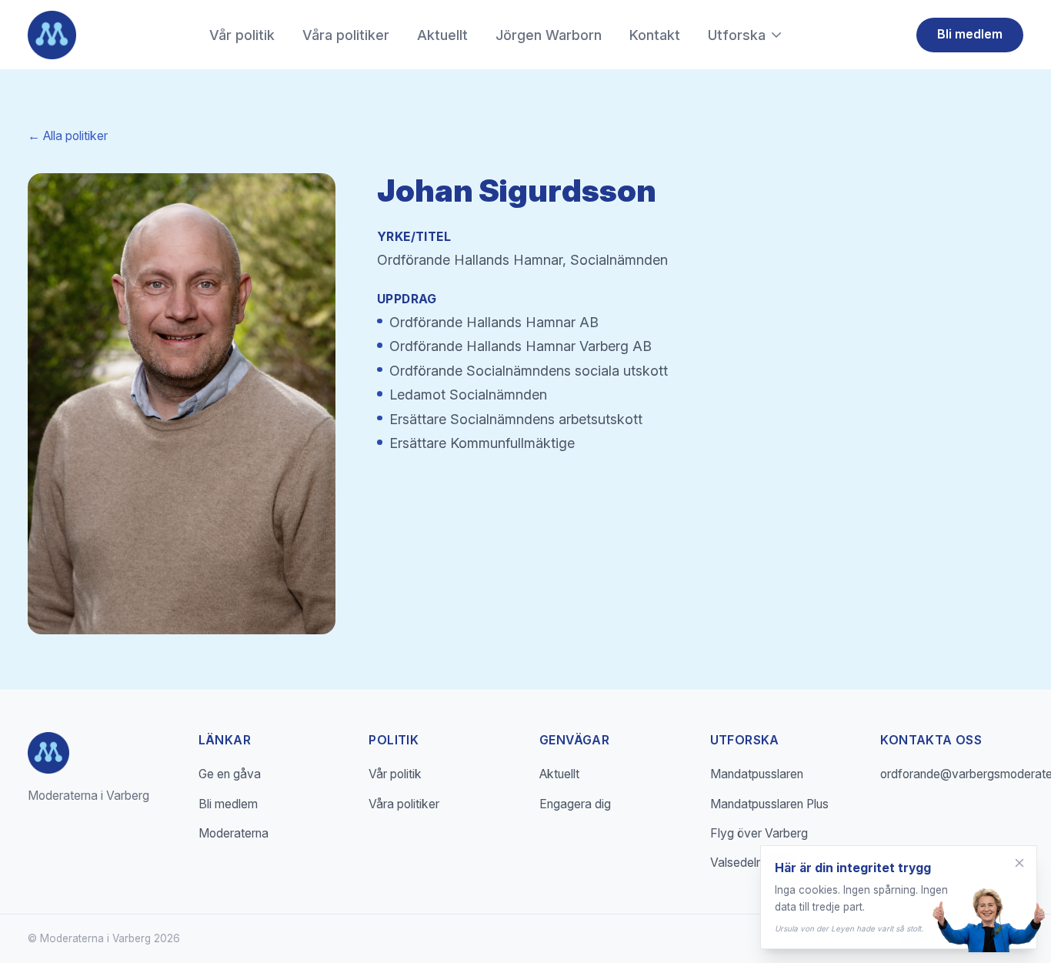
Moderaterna (234, 833)
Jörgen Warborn (548, 35)
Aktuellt (442, 35)
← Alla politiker (68, 136)
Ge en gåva (230, 774)
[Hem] (52, 35)
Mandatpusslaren (756, 774)
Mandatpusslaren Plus (769, 804)
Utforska (737, 35)
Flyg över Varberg (759, 833)
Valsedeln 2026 (752, 862)
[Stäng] (1019, 863)
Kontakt (654, 35)
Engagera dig (575, 804)
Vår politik (242, 35)
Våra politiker (345, 35)
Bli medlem (970, 34)
